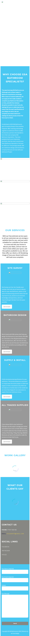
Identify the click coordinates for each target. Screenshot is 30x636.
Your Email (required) (8, 577)
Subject (4, 585)
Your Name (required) (8, 568)
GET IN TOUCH (7, 306)
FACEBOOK (5, 547)
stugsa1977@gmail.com (15, 533)
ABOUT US (18, 4)
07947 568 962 (12, 530)
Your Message (5, 593)
